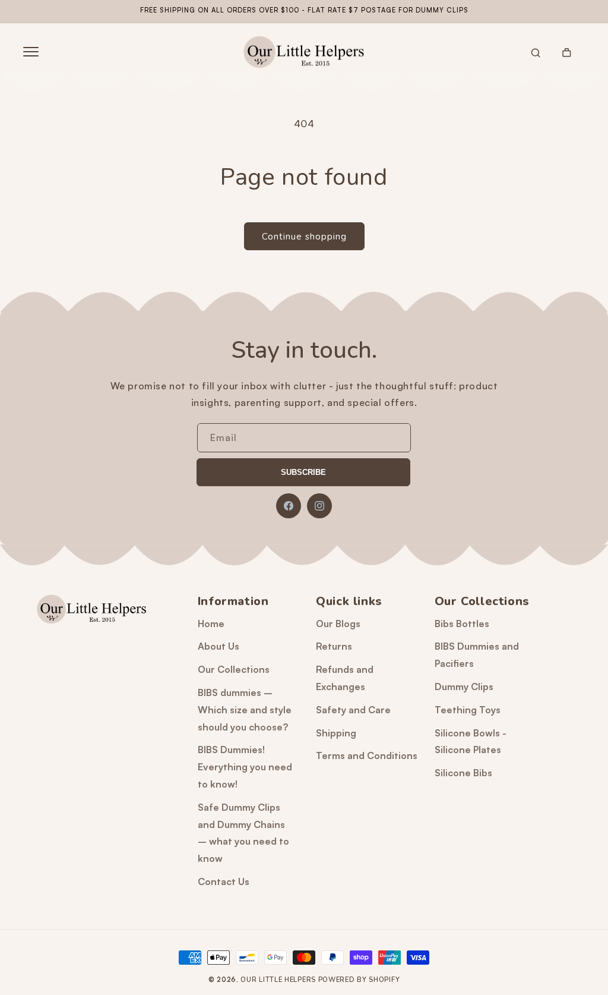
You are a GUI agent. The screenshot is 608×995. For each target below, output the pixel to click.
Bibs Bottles (462, 623)
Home (211, 623)
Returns (334, 646)
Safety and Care (353, 710)
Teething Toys (468, 710)
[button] (31, 52)
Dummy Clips (464, 686)
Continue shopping (304, 237)
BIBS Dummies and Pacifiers (477, 654)
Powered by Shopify (359, 979)
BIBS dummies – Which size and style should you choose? (245, 710)
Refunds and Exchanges (344, 677)
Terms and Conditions (366, 755)
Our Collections (234, 669)
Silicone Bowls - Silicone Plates (470, 741)
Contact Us (223, 881)
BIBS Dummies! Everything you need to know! (245, 767)
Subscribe (303, 472)
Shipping (336, 733)
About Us (218, 646)
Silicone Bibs (463, 773)
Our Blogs (338, 623)
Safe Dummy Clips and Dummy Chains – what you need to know (243, 832)
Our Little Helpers (278, 979)
